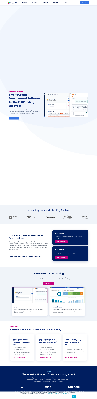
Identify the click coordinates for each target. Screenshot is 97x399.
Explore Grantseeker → (61, 257)
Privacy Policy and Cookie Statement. (61, 393)
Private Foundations (14, 256)
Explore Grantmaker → (61, 241)
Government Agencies (27, 256)
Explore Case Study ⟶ (19, 357)
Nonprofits (38, 256)
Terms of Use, (50, 393)
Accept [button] (74, 396)
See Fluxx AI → (48, 283)
